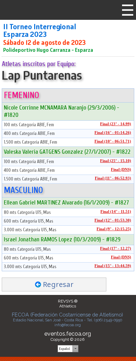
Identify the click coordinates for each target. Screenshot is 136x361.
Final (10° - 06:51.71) (113, 141)
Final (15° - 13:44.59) (113, 266)
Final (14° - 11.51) (115, 212)
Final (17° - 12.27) (115, 248)
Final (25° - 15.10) (115, 161)
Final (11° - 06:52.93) (113, 178)
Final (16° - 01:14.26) (113, 133)
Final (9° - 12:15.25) (114, 229)
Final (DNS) (121, 169)
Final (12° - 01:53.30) (113, 220)
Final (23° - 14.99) (115, 124)
